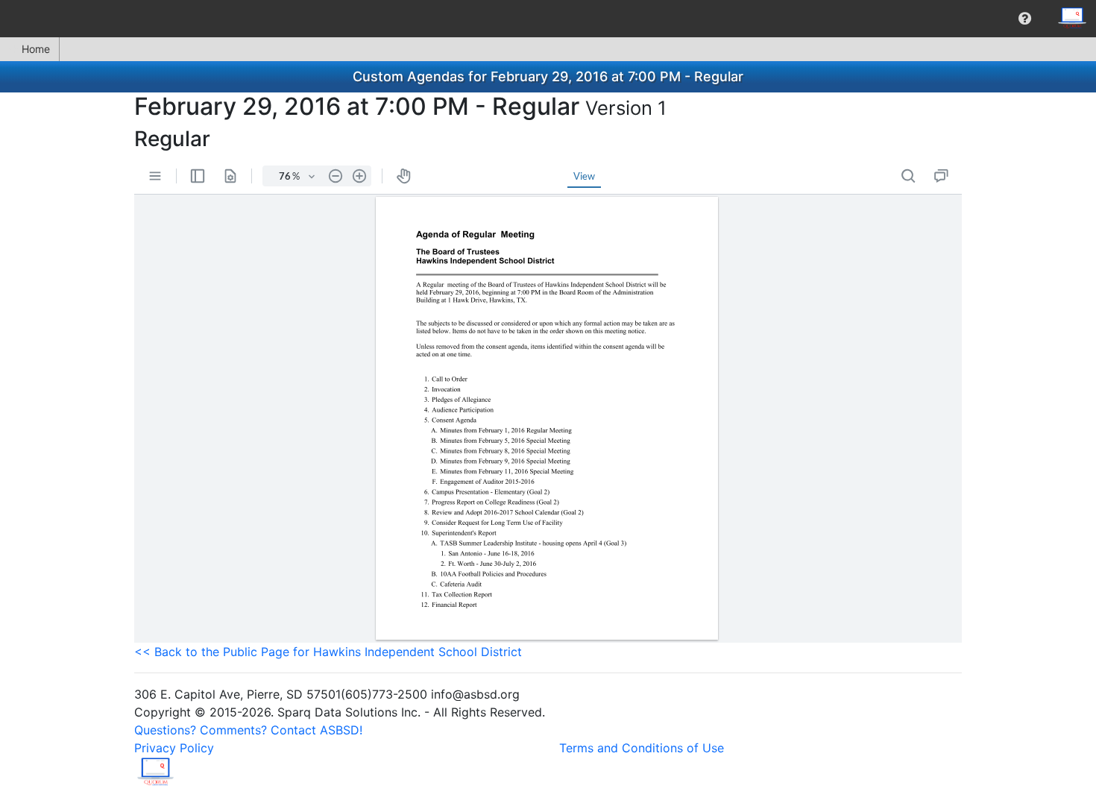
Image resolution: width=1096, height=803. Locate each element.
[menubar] (548, 18)
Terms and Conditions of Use (641, 747)
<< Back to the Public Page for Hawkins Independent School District (328, 651)
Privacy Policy (174, 747)
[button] (1025, 18)
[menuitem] (1025, 18)
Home (36, 48)
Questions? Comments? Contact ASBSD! (248, 729)
